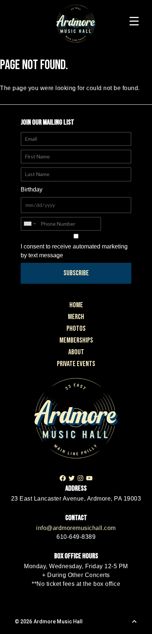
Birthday (31, 189)
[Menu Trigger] (134, 21)
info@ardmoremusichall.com (76, 528)
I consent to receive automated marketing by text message (74, 250)
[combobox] (29, 223)
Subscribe (76, 273)
